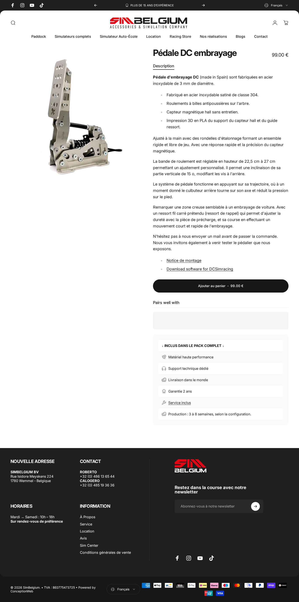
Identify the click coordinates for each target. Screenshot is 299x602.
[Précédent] (95, 5)
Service (86, 524)
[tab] (163, 66)
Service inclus (179, 402)
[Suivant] (203, 5)
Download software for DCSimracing (200, 269)
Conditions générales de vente (105, 552)
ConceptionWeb (22, 591)
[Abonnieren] (255, 506)
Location (87, 531)
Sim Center (89, 545)
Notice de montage (184, 260)
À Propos (87, 517)
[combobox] (276, 5)
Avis (83, 538)
